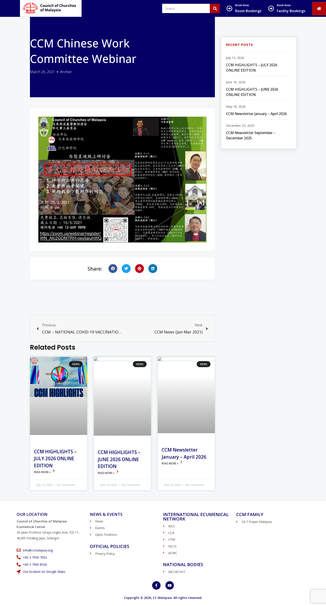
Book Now (242, 5)
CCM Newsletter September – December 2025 (250, 135)
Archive (66, 71)
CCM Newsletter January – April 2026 (256, 113)
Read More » (42, 472)
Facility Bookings (291, 10)
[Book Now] (229, 8)
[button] (112, 268)
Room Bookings (248, 10)
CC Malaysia (162, 598)
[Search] (215, 8)
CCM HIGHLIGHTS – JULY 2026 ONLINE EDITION (55, 458)
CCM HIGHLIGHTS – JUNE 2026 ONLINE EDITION (119, 459)
